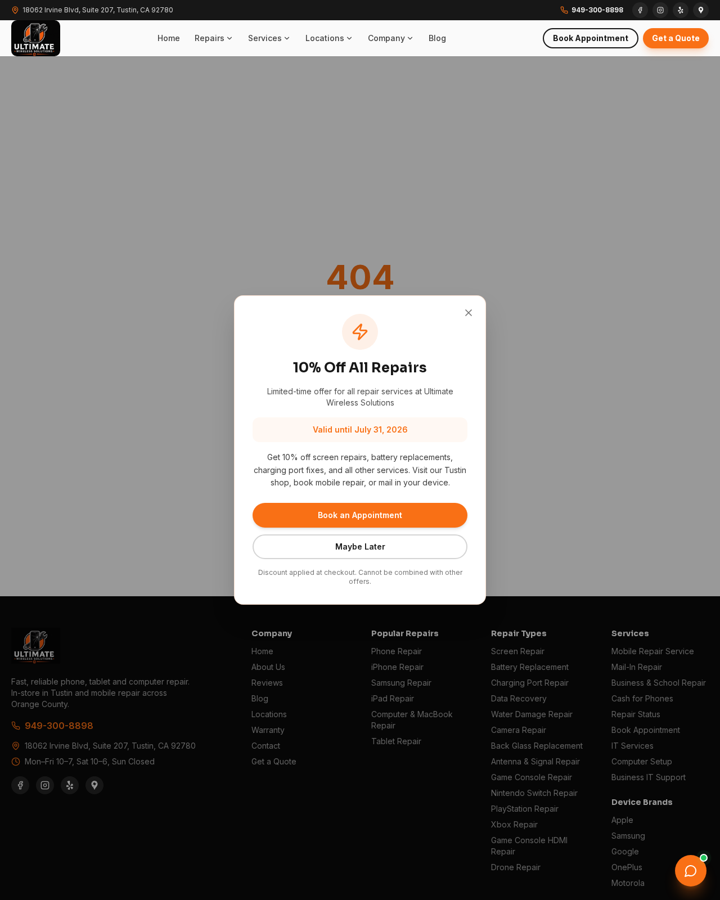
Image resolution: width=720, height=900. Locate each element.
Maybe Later (360, 546)
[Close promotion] (468, 313)
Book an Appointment (360, 515)
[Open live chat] (690, 870)
